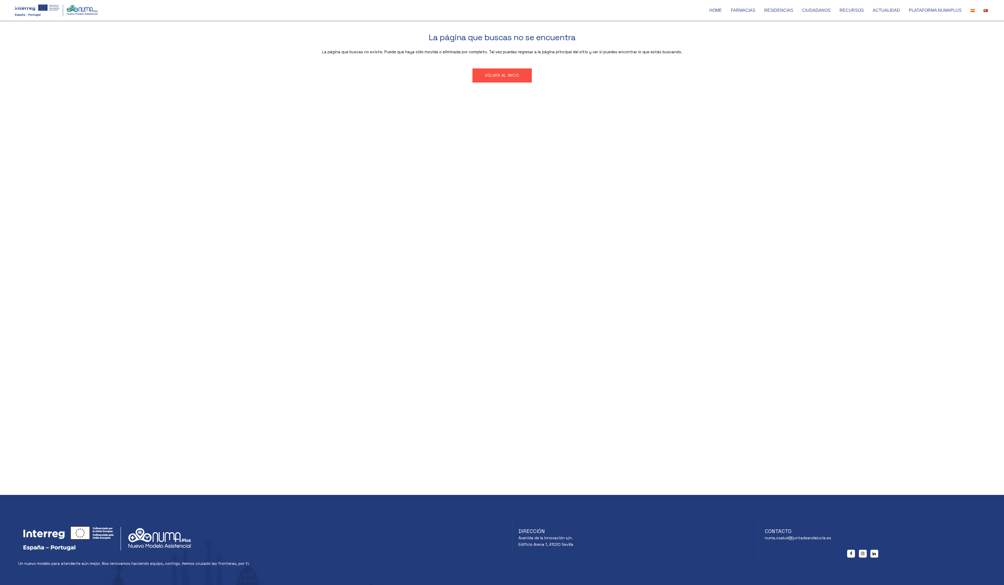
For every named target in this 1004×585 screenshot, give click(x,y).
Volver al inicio (502, 75)
